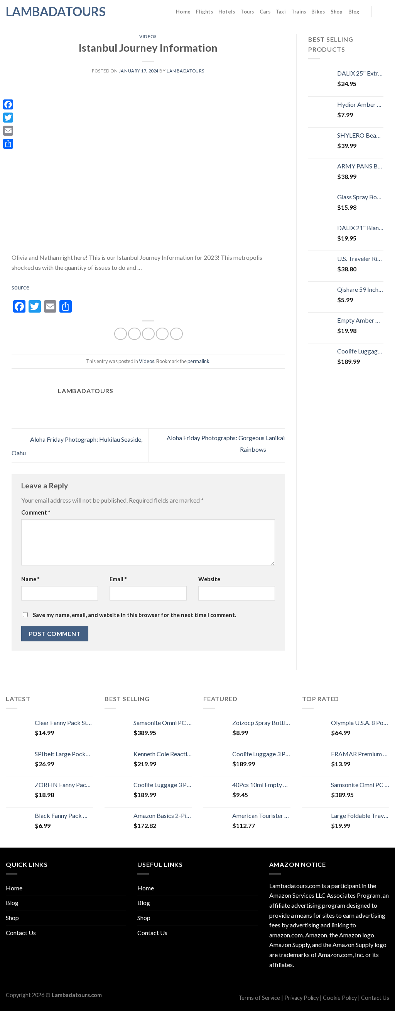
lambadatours (185, 70)
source (20, 287)
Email (118, 579)
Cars (265, 11)
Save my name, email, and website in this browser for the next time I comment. (134, 615)
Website (209, 579)
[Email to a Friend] (148, 334)
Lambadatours (44, 11)
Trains (298, 11)
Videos (148, 36)
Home (183, 11)
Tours (247, 11)
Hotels (226, 11)
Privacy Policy (301, 997)
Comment (35, 512)
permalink (198, 361)
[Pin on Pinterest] (162, 334)
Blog (354, 11)
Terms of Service (259, 997)
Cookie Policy (340, 997)
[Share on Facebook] (120, 334)
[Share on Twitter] (134, 334)
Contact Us (21, 932)
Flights (204, 11)
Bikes (318, 11)
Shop (337, 11)
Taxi (281, 11)
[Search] (380, 11)
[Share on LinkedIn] (176, 334)
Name (30, 579)
